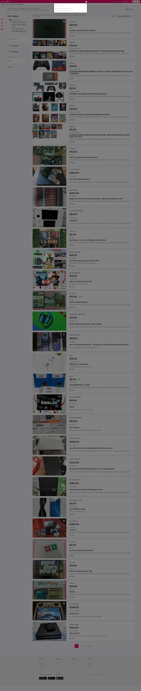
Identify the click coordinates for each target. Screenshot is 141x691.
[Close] (86, 2)
